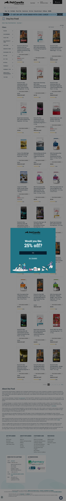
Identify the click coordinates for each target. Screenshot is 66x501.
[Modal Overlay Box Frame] (33, 250)
